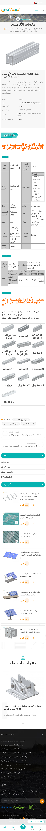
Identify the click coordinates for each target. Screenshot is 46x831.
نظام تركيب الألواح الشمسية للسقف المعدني (29, 535)
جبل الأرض (5, 467)
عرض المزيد (24, 505)
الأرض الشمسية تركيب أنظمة (11, 773)
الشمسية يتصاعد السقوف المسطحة (13, 741)
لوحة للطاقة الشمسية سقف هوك (12, 745)
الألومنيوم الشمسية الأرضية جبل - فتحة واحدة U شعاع (30, 575)
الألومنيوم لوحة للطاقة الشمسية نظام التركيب (16, 753)
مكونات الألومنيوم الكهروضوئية (14, 318)
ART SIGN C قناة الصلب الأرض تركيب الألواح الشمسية (30, 593)
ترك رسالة (23, 827)
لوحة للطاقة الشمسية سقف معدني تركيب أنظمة (17, 765)
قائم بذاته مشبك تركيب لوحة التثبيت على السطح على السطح (30, 630)
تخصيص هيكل (7, 472)
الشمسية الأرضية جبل (8, 777)
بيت (8, 28)
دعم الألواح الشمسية (21, 420)
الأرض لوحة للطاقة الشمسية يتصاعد (13, 769)
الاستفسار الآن (34, 821)
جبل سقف (5, 462)
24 (23, 723)
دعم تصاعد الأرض (29, 424)
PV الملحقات (6, 477)
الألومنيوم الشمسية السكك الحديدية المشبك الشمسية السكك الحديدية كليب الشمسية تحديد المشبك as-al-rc (21, 708)
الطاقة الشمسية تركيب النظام (11, 749)
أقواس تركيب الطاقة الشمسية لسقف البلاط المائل (30, 516)
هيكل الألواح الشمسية (10, 424)
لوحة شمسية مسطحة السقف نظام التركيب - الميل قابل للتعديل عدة (30, 555)
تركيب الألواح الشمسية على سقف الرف (14, 757)
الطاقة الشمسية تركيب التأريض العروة (13, 761)
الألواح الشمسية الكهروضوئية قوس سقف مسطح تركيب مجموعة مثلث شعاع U (29, 496)
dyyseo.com (18, 818)
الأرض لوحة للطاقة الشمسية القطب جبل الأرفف (29, 612)
